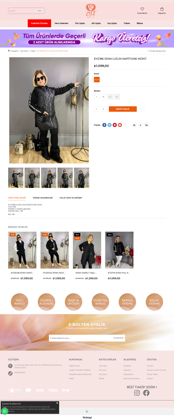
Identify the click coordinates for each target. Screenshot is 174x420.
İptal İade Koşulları (131, 378)
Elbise (140, 23)
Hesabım (127, 366)
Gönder (118, 338)
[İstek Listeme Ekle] (134, 125)
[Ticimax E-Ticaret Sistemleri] (87, 417)
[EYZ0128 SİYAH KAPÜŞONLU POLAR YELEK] (22, 250)
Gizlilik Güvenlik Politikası (80, 370)
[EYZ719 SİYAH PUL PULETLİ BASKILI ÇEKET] (119, 250)
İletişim (150, 378)
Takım (127, 23)
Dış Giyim (112, 23)
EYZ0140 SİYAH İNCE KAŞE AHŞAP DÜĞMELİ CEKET (54, 273)
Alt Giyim (96, 23)
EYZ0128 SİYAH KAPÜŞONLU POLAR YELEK (22, 273)
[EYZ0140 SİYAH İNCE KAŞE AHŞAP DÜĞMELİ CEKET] (55, 250)
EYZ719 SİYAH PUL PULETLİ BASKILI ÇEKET (119, 273)
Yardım (150, 366)
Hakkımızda (74, 366)
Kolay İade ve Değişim (71, 198)
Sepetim (127, 370)
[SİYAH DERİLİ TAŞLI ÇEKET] (87, 250)
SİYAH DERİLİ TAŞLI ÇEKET (87, 273)
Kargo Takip (152, 374)
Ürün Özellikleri (17, 198)
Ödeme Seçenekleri (43, 198)
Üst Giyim (80, 23)
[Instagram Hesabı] (137, 395)
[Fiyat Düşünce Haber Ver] (140, 125)
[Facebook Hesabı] (146, 395)
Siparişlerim (128, 374)
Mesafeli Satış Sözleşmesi (80, 374)
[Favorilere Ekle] (142, 109)
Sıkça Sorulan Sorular (156, 370)
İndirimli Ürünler (39, 23)
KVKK (71, 378)
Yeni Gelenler (61, 23)
